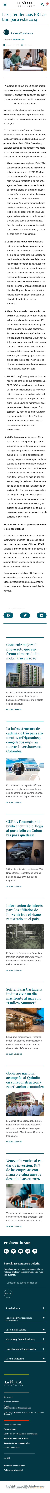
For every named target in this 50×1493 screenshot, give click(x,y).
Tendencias (18, 39)
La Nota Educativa (15, 1358)
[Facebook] (6, 1251)
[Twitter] (13, 1251)
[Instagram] (27, 1251)
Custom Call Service (16, 1329)
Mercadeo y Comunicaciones (20, 1339)
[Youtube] (20, 1251)
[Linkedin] (34, 1251)
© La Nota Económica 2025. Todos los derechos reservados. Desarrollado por (25, 1487)
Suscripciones (13, 1308)
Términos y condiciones (14, 1466)
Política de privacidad (13, 1470)
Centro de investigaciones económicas (19, 1318)
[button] (5, 4)
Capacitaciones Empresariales (21, 1348)
